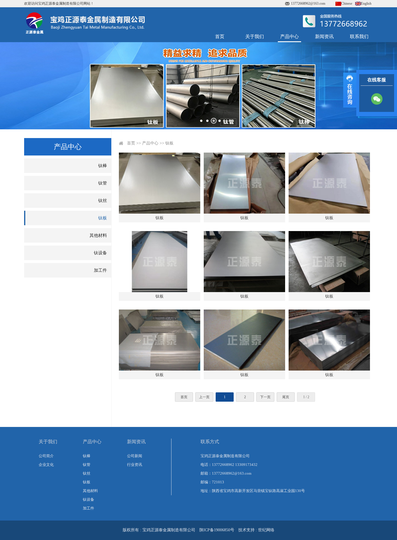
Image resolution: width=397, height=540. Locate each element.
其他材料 (98, 235)
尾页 (285, 397)
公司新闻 (134, 456)
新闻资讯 (324, 36)
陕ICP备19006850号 (216, 530)
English (366, 3)
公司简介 (46, 456)
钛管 (102, 183)
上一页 (204, 397)
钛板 (102, 218)
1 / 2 (306, 397)
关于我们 (254, 36)
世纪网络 (266, 530)
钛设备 (100, 253)
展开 (349, 90)
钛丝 (102, 200)
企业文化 (46, 464)
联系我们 (359, 36)
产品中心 (289, 36)
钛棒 (102, 165)
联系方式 (210, 441)
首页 (219, 36)
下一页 (265, 397)
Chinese (346, 3)
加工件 (100, 270)
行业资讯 (134, 464)
